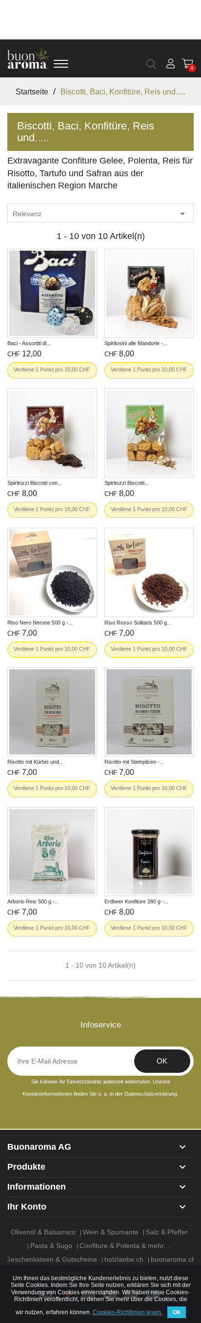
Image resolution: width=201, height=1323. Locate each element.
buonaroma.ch (173, 1259)
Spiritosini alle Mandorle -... (135, 343)
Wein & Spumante (111, 1232)
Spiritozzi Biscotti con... (34, 483)
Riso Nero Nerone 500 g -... (40, 622)
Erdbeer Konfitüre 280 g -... (136, 901)
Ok (177, 1312)
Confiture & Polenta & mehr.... (125, 1246)
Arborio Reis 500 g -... (33, 901)
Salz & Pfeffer (167, 1232)
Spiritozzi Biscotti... (126, 483)
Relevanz (100, 214)
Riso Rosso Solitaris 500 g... (137, 622)
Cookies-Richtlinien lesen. (127, 1312)
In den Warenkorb (52, 320)
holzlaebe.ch (123, 1259)
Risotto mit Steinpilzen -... (134, 762)
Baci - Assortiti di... (29, 343)
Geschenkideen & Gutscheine (51, 1259)
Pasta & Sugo (51, 1246)
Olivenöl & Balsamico (43, 1232)
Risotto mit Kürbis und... (35, 762)
